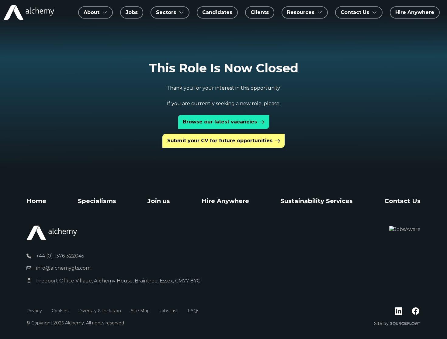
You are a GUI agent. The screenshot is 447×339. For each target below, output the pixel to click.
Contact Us (402, 201)
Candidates (217, 12)
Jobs (132, 12)
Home (36, 201)
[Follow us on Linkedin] (399, 311)
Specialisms (97, 201)
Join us (158, 201)
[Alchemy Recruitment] (29, 12)
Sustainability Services (316, 201)
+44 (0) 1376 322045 (60, 256)
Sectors (166, 12)
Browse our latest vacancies (220, 122)
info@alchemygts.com (63, 268)
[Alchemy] (51, 233)
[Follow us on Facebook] (416, 311)
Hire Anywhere (414, 12)
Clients (260, 12)
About (91, 12)
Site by (397, 324)
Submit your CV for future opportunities (219, 141)
